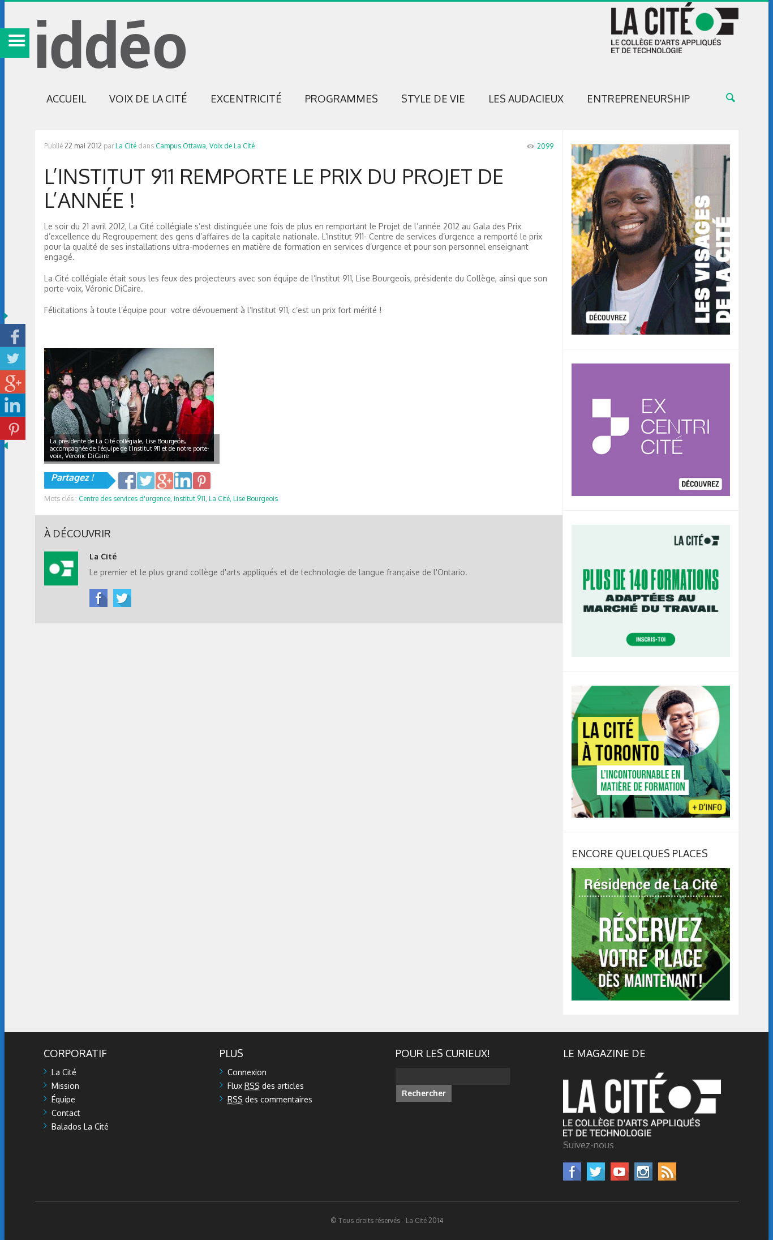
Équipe (63, 1099)
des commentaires (269, 1099)
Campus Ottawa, (182, 146)
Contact (65, 1113)
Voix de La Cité (148, 98)
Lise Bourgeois (255, 498)
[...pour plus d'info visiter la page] (651, 149)
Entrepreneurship (638, 98)
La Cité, (220, 498)
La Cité (125, 146)
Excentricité (246, 98)
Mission (65, 1086)
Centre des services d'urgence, (125, 498)
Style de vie (433, 98)
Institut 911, (190, 498)
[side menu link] (14, 43)
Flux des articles (265, 1086)
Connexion (247, 1072)
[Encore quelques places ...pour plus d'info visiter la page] (651, 873)
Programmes (341, 98)
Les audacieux (526, 98)
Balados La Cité (80, 1126)
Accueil (66, 98)
